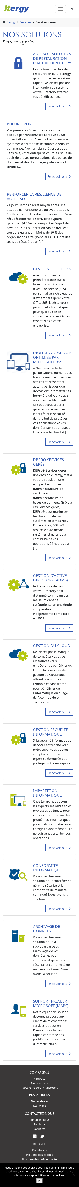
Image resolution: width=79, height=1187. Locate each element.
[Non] (74, 1175)
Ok (39, 1180)
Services (25, 22)
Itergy (11, 22)
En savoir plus (58, 106)
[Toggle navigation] (60, 9)
